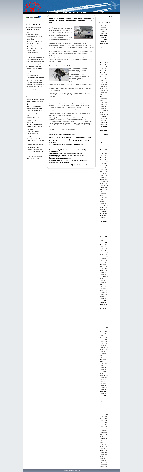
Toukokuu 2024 (103, 78)
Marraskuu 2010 (104, 399)
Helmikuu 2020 (103, 179)
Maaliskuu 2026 (103, 35)
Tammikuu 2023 (104, 110)
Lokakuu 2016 (103, 258)
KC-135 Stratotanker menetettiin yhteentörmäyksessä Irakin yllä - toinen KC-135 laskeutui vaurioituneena (35, 127)
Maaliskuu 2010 (103, 407)
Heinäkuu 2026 (103, 27)
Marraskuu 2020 (104, 161)
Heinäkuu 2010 (103, 403)
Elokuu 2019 (103, 191)
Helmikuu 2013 (103, 345)
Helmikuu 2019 (103, 203)
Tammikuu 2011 (104, 395)
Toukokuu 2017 (103, 245)
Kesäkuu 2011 (103, 385)
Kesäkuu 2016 (103, 266)
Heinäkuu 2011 (103, 383)
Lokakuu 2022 (103, 116)
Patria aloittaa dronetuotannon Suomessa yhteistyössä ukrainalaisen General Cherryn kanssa (34, 30)
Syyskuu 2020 (103, 165)
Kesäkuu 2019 (103, 195)
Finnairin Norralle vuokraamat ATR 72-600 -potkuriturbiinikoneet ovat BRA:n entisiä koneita (35, 151)
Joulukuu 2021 (103, 136)
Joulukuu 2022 (103, 112)
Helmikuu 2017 (103, 250)
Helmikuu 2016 (103, 274)
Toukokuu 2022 (103, 126)
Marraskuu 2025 (104, 43)
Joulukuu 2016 (103, 254)
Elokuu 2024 (103, 72)
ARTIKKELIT (71, 13)
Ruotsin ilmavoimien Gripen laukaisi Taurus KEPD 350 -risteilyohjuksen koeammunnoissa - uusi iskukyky (35, 62)
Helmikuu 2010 (103, 409)
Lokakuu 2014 (103, 306)
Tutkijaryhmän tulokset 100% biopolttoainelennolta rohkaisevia (66, 144)
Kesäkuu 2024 (103, 76)
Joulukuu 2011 (103, 373)
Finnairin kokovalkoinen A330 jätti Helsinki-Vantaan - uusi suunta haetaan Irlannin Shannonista (35, 145)
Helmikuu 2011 (103, 393)
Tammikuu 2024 (104, 86)
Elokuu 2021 (103, 144)
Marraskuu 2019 (104, 185)
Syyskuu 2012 (103, 355)
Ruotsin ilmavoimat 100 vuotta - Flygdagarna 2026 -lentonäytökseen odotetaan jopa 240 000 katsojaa (35, 57)
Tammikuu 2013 (104, 347)
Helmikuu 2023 (103, 108)
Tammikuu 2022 (104, 134)
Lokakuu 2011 (103, 377)
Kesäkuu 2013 (103, 337)
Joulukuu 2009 (103, 413)
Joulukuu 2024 (103, 65)
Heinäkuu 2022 (103, 122)
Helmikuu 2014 (103, 322)
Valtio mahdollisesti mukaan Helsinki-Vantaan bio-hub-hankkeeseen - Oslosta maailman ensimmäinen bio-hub (71, 20)
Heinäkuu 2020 (103, 169)
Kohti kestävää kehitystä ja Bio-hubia (64, 134)
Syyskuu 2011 (103, 379)
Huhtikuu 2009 (103, 426)
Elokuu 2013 (103, 333)
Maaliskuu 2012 (103, 367)
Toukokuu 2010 (103, 405)
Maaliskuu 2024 (103, 82)
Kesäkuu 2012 (103, 361)
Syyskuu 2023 (103, 94)
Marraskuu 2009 (104, 415)
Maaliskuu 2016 (103, 272)
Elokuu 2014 (103, 310)
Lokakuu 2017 (103, 235)
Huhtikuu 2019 (103, 199)
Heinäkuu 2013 (103, 336)
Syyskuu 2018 (103, 213)
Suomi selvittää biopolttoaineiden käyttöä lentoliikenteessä (65, 139)
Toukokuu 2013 (103, 339)
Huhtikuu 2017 (103, 246)
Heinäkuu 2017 (103, 241)
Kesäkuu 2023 (103, 100)
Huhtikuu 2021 (103, 152)
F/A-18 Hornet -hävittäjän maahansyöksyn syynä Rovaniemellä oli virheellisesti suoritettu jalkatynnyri (34, 134)
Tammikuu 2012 (104, 371)
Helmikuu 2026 (103, 37)
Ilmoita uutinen (30, 92)
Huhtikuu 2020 (103, 175)
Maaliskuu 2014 (103, 320)
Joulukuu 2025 (103, 41)
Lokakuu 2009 (103, 417)
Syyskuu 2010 (103, 401)
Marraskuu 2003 (104, 458)
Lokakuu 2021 (103, 140)
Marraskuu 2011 (104, 375)
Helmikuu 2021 (103, 155)
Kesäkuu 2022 (103, 124)
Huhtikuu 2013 (103, 341)
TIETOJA (85, 13)
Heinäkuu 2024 (103, 74)
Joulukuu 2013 (103, 326)
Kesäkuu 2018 (103, 219)
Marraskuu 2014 (104, 304)
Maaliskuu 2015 (103, 296)
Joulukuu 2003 (103, 456)
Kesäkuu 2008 (103, 434)
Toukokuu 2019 (103, 197)
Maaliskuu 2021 (103, 154)
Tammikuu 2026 (104, 39)
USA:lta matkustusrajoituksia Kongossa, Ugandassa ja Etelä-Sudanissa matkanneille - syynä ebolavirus (34, 69)
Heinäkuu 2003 (103, 464)
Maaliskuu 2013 (103, 343)
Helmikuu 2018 (103, 227)
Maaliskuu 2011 (103, 391)
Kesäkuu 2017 (103, 242)
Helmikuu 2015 (103, 298)
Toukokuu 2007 (103, 444)
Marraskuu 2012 (104, 351)
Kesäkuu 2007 (103, 442)
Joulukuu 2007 (103, 436)
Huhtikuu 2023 (103, 104)
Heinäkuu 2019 (103, 193)
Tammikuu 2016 (104, 276)
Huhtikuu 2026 (103, 33)
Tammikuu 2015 (104, 300)
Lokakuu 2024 (103, 68)
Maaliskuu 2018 (103, 225)
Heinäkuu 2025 (103, 51)
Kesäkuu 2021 (103, 148)
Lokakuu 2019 (103, 187)
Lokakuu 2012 (103, 353)
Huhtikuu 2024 (103, 80)
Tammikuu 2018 (104, 229)
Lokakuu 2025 (103, 45)
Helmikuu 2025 (103, 61)
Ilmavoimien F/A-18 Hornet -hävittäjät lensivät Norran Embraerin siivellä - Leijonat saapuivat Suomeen (35, 140)
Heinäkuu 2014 (103, 312)
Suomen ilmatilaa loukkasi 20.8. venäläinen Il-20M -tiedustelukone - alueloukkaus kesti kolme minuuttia (35, 82)
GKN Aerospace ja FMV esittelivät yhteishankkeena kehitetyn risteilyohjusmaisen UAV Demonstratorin (35, 44)
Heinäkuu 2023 (103, 98)
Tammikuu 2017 (104, 252)
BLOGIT (79, 13)
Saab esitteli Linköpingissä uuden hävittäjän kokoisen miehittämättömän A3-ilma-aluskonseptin (35, 51)
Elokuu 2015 (103, 286)
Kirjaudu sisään (75, 165)
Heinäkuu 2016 (103, 264)
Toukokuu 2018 (103, 221)
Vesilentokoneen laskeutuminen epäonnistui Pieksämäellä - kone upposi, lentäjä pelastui (34, 87)
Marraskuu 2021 (104, 138)
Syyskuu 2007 (103, 440)
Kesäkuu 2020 (103, 171)
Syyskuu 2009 (103, 419)
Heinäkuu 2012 (103, 359)
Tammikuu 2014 (104, 324)
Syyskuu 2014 (103, 308)
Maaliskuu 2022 (103, 130)
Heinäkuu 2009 (103, 420)
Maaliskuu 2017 (103, 248)
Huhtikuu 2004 (103, 450)
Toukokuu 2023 (103, 102)
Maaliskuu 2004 (103, 452)
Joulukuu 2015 (103, 278)
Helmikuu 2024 (103, 84)
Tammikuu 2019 (104, 205)
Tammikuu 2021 (104, 158)
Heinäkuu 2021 (103, 146)
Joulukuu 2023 (103, 88)
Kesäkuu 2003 (103, 466)
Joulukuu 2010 (103, 397)
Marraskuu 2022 (104, 114)
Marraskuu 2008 (104, 428)
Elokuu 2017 (103, 239)
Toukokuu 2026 (103, 31)
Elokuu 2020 (103, 167)
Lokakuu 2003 (103, 460)
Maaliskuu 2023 (103, 106)
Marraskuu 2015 (104, 280)
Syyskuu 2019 (103, 189)
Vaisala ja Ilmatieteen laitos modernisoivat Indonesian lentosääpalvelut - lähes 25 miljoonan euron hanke (35, 76)
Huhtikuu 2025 (103, 57)
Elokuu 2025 (103, 49)
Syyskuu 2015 (103, 284)
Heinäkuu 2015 (103, 288)
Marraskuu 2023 (104, 90)
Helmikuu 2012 (103, 369)
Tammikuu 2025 (104, 63)
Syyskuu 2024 (103, 71)
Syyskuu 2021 (103, 142)
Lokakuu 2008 (103, 430)
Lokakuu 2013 (103, 330)
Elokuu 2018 (103, 215)
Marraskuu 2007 (104, 438)
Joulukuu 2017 (103, 231)
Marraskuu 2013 (104, 328)
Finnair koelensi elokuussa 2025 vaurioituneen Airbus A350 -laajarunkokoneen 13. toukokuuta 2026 (35, 112)
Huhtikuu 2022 (103, 128)
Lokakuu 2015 (103, 282)
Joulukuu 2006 (103, 446)
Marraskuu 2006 (104, 448)
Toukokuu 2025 (103, 55)
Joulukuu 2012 (103, 349)
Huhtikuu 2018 (103, 223)
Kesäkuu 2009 (103, 422)
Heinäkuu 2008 (103, 432)
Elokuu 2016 (103, 262)
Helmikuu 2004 (103, 454)
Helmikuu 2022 (103, 132)
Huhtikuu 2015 (103, 294)
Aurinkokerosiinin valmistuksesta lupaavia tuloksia (63, 146)
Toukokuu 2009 (103, 424)
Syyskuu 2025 (103, 47)
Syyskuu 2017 (103, 237)
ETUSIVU (57, 13)
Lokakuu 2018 (103, 211)
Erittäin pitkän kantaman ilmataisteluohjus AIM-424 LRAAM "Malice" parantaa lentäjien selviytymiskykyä (35, 37)
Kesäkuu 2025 (103, 53)
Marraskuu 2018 (104, 209)
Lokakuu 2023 (103, 92)
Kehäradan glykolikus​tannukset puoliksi (60, 158)
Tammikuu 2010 (104, 411)
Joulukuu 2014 (103, 302)
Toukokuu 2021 (103, 150)
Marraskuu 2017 (104, 233)
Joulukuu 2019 (103, 183)
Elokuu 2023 (103, 96)
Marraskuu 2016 (104, 256)
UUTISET (64, 13)
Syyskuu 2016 (103, 260)
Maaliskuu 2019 (103, 201)
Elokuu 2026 (103, 25)
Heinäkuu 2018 (103, 217)
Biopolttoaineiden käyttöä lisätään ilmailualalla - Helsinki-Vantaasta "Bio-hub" (70, 137)
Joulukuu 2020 (103, 159)
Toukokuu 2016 (103, 268)
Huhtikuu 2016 (103, 270)
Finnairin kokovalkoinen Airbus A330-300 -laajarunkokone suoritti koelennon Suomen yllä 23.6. (35, 156)
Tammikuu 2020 (104, 181)
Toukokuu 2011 (103, 387)
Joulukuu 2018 (103, 207)
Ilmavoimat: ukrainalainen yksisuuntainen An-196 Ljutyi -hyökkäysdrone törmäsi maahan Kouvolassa (34, 120)
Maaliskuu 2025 (103, 59)
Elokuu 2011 (103, 381)
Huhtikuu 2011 (103, 389)
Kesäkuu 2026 (103, 29)
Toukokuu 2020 (103, 173)
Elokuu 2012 (103, 357)
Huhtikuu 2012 (103, 365)
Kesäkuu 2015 (103, 290)
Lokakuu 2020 (103, 163)
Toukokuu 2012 (103, 363)
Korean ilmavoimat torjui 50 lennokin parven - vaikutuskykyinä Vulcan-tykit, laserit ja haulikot (35, 101)
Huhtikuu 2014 (103, 318)
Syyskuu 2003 (103, 462)
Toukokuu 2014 (103, 316)
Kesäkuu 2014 (103, 314)
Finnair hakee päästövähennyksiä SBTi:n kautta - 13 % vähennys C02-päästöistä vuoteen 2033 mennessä (68, 161)
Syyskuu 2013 (103, 332)
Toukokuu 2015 (103, 292)
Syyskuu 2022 (103, 118)
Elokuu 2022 (103, 120)
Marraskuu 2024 (104, 67)
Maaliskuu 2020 (103, 177)
